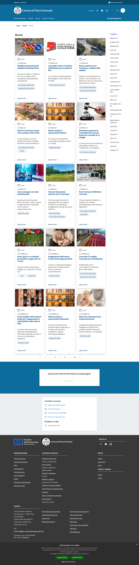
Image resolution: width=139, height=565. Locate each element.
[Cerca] (123, 10)
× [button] (137, 544)
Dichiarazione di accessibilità (79, 525)
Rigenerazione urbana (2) (114, 121)
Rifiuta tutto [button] (77, 557)
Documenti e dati (19, 486)
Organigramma (19, 469)
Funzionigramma (19, 472)
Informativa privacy (76, 518)
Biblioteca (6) (114, 46)
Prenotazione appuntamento (51, 511)
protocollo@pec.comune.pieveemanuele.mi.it (29, 531)
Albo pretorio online (76, 515)
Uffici (15, 465)
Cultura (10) (114, 62)
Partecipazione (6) (116, 110)
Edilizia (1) (113, 66)
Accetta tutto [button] (62, 557)
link (88, 553)
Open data (73, 528)
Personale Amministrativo (22, 482)
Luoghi (100, 475)
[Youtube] (101, 10)
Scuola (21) (113, 130)
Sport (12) (113, 138)
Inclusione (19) (114, 82)
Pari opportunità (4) (115, 105)
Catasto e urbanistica (49, 473)
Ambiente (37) (114, 42)
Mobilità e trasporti (48, 479)
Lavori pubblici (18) (114, 91)
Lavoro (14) (113, 96)
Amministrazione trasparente (79, 511)
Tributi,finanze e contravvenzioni (52, 489)
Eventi (100, 478)
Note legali (73, 522)
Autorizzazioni (46, 499)
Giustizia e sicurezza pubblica (51, 485)
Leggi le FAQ (46, 518)
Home (18, 25)
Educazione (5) (114, 70)
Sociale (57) (113, 134)
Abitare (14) (114, 38)
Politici (16, 479)
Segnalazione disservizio (49, 515)
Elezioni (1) (113, 74)
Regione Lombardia (20, 2)
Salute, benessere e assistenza (52, 495)
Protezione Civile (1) (115, 115)
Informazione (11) (115, 86)
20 (75, 357)
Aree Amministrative (20, 462)
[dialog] (69, 553)
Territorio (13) (114, 142)
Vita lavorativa (46, 464)
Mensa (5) (113, 100)
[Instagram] (106, 10)
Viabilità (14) (114, 150)
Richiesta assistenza (48, 522)
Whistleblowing (75, 532)
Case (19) (113, 50)
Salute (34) (113, 126)
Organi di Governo (20, 458)
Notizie (100, 458)
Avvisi (22, 59)
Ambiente (45, 492)
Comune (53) (114, 58)
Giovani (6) (113, 78)
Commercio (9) (114, 54)
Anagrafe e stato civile (49, 458)
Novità (25, 25)
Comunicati (101, 462)
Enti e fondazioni (19, 475)
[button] (69, 562)
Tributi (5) (113, 146)
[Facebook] (96, 10)
